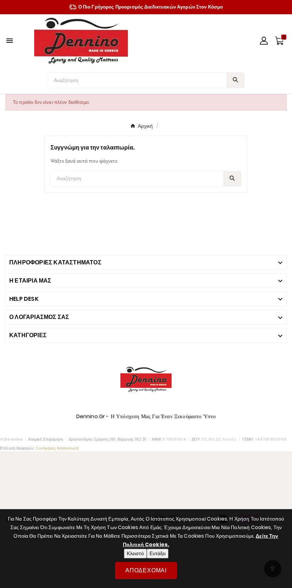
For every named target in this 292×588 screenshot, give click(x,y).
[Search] (235, 79)
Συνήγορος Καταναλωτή (57, 448)
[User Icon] (264, 41)
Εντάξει (158, 553)
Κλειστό (135, 553)
